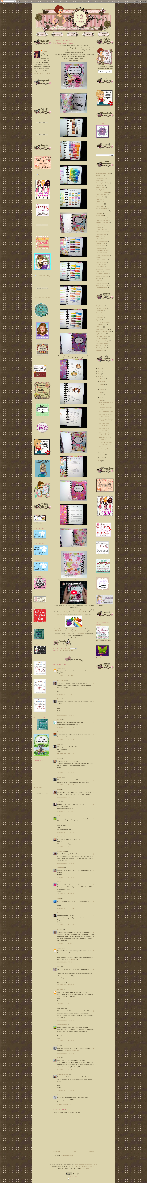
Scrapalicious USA (79, 612)
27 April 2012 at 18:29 (65, 924)
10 (93, 804)
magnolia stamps (100, 350)
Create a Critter (100, 201)
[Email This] (71, 648)
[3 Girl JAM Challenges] (42, 198)
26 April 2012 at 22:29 (65, 877)
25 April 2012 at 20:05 (65, 832)
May (101, 397)
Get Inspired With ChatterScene (85, 1165)
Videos (35, 785)
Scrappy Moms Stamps (102, 341)
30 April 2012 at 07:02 (65, 1053)
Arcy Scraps (60, 867)
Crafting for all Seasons (81, 609)
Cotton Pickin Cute (72, 959)
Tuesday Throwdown (59, 629)
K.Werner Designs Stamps (103, 322)
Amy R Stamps (100, 306)
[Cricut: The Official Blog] (42, 276)
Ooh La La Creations (59, 631)
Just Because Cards (101, 234)
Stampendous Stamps (102, 343)
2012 (99, 376)
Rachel (59, 789)
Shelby (59, 898)
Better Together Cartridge (103, 183)
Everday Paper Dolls (101, 208)
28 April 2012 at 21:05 (65, 1040)
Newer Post (56, 1151)
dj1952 (59, 1057)
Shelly (59, 744)
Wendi (59, 882)
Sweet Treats (99, 271)
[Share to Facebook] (76, 648)
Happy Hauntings (101, 224)
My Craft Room (38, 787)
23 (93, 1027)
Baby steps (99, 180)
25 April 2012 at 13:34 (65, 727)
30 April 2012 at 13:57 (65, 1069)
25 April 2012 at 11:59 (65, 675)
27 (93, 1098)
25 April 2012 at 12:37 (65, 694)
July (101, 392)
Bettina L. (60, 929)
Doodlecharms (100, 204)
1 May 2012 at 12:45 (64, 1104)
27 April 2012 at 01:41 (65, 894)
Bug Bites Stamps (101, 308)
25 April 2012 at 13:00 (65, 715)
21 (93, 992)
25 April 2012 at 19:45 (65, 811)
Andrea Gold (84, 1168)
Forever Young (100, 215)
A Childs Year (100, 176)
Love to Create (81, 629)
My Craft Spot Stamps (102, 329)
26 (93, 1077)
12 (93, 839)
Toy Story (98, 278)
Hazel (58, 732)
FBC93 (79, 614)
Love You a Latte (100, 243)
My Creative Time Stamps (103, 331)
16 (93, 901)
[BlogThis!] (72, 648)
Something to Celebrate (102, 269)
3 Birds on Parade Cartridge (103, 173)
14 (93, 870)
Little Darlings (65, 612)
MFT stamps (99, 327)
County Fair (99, 199)
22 (93, 1011)
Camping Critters (100, 190)
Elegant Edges (100, 206)
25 (93, 1060)
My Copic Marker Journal (106, 411)
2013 (99, 374)
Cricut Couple (61, 851)
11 (93, 819)
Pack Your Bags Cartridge (103, 255)
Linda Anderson (61, 680)
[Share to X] (74, 648)
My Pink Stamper (100, 334)
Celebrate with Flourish (102, 192)
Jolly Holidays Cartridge (102, 231)
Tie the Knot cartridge (102, 276)
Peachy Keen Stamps (101, 336)
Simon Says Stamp (62, 614)
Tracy (58, 801)
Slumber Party (100, 266)
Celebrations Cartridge (102, 194)
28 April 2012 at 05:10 (65, 985)
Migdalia (59, 719)
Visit (41, 127)
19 (93, 951)
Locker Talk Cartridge (102, 241)
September (103, 386)
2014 (99, 371)
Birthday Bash (100, 185)
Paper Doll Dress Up (101, 259)
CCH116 (68, 633)
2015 (99, 368)
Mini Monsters (100, 248)
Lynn (58, 913)
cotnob (59, 758)
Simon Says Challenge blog (71, 1050)
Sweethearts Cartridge (102, 273)
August (102, 389)
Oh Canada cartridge (101, 252)
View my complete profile (42, 73)
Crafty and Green (62, 816)
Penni (58, 699)
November (103, 381)
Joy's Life (98, 320)
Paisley (98, 257)
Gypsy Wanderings (101, 217)
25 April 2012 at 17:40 (65, 797)
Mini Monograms (100, 245)
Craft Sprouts (99, 310)
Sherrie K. (60, 836)
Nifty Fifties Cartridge (102, 250)
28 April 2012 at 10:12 (65, 1003)
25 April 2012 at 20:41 (65, 846)
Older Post (91, 1151)
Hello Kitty (99, 227)
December (103, 378)
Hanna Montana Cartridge (103, 222)
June (101, 394)
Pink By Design (100, 338)
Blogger (46, 793)
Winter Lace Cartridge (102, 283)
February (102, 455)
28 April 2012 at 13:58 (65, 1020)
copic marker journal (66, 650)
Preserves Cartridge (101, 262)
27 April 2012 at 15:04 (65, 908)
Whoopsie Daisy (79, 633)
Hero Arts (98, 315)
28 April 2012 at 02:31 (65, 943)
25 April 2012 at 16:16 (65, 784)
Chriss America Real (62, 1074)
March (102, 452)
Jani (58, 1095)
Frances (59, 777)
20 (93, 969)
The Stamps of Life (101, 348)
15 (93, 885)
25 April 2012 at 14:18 (65, 739)
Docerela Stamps (100, 313)
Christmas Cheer (100, 197)
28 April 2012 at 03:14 (65, 962)
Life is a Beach (100, 238)
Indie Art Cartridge (101, 229)
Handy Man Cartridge (102, 220)
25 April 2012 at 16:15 (65, 772)
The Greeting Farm (101, 345)
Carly (58, 966)
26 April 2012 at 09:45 (65, 863)
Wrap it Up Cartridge (101, 287)
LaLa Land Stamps (101, 324)
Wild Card (99, 280)
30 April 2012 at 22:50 (65, 1090)
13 (93, 854)
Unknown (60, 668)
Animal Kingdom (100, 178)
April (101, 400)
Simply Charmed (100, 264)
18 (93, 932)
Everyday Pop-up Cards (102, 210)
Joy (58, 1045)
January (102, 457)
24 (93, 1048)
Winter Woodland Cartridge (103, 285)
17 (93, 916)
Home (74, 1151)
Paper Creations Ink (80, 631)
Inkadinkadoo (99, 317)
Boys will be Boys (101, 187)
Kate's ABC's (99, 236)
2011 (99, 461)
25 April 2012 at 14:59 (65, 754)
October (102, 384)
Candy (45, 51)
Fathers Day (99, 213)
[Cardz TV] (42, 338)
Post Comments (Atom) (67, 1155)
